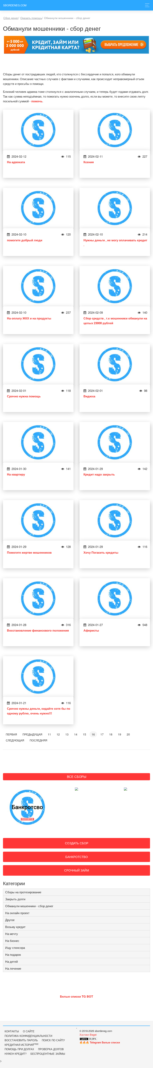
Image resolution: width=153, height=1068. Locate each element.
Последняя (38, 740)
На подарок (13, 954)
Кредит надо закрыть (99, 474)
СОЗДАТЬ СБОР (76, 843)
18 (110, 734)
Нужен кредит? (15, 1054)
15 (84, 734)
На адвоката (16, 162)
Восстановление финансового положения (38, 630)
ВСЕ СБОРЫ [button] (76, 776)
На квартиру (16, 474)
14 (75, 734)
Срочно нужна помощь (24, 396)
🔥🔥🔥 (99, 1042)
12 (58, 734)
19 (119, 734)
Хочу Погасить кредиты (100, 552)
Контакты (12, 1031)
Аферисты (91, 630)
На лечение (13, 968)
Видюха (89, 396)
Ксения (88, 162)
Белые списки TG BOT (76, 996)
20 (128, 734)
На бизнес (12, 941)
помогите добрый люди (24, 240)
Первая (11, 734)
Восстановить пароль (21, 1040)
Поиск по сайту (53, 1040)
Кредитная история (21, 1045)
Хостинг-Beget (88, 1034)
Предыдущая (32, 734)
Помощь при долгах (19, 1049)
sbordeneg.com (14, 5)
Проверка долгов (51, 1049)
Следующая (15, 740)
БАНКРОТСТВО (76, 857)
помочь (36, 101)
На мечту (11, 934)
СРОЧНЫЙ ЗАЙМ (76, 870)
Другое (10, 920)
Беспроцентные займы (47, 1054)
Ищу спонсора (15, 947)
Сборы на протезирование (23, 892)
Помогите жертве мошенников (29, 552)
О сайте (28, 1031)
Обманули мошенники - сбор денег (29, 906)
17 (102, 734)
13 (67, 734)
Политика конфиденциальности (28, 1036)
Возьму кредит (15, 927)
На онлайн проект (17, 913)
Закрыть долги (15, 899)
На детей (11, 961)
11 (49, 734)
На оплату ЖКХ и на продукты (29, 318)
